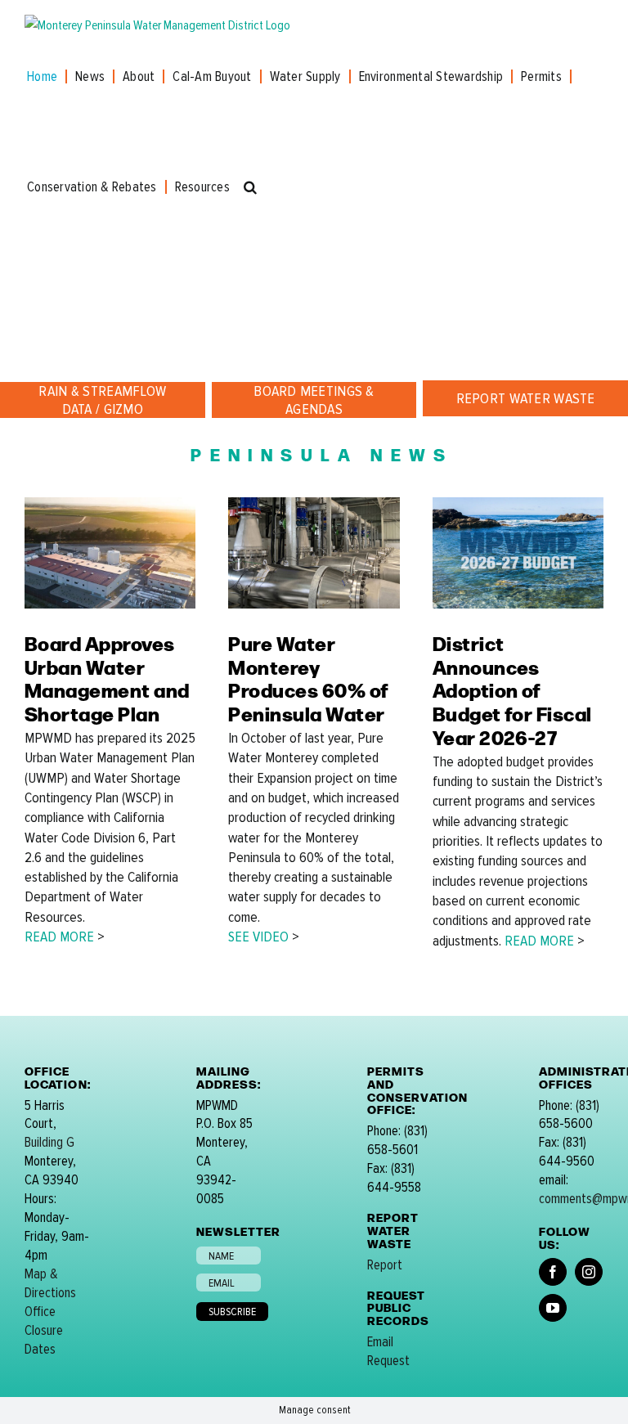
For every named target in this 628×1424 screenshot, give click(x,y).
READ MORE (59, 937)
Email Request (388, 1351)
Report (384, 1265)
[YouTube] (553, 1308)
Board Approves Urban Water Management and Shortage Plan (107, 677)
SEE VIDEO (258, 937)
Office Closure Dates (44, 1330)
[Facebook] (553, 1272)
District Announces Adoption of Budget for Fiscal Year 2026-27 (512, 689)
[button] (250, 187)
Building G (49, 1142)
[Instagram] (589, 1272)
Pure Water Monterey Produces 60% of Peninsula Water (308, 677)
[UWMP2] (110, 504)
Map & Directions (50, 1283)
